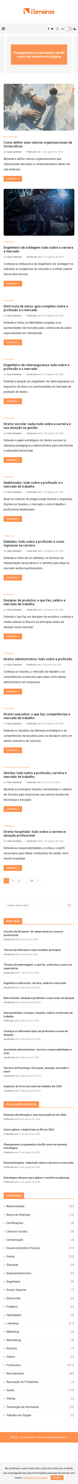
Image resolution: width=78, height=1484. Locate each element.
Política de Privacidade (35, 1477)
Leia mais (11, 178)
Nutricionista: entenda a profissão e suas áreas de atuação (39, 998)
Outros (40, 1356)
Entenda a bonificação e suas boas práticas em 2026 (35, 1114)
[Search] (57, 29)
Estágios (40, 1306)
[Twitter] (52, 29)
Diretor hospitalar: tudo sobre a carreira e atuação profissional (35, 833)
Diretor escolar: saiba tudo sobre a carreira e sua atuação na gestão (37, 426)
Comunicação (40, 1239)
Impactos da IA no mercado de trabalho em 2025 (33, 1086)
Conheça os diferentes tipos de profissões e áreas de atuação (36, 1033)
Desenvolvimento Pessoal (40, 1248)
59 (31, 880)
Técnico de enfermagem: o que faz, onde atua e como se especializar (38, 966)
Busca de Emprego (40, 1214)
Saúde (40, 1390)
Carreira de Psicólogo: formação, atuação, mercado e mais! (36, 1070)
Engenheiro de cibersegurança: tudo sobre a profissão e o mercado (36, 367)
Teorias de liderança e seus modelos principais (32, 949)
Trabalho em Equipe (40, 1415)
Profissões (40, 1365)
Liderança (40, 1323)
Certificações (40, 1223)
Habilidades (40, 1315)
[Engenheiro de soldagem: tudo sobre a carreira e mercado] (39, 212)
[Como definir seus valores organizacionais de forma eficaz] (39, 107)
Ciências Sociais (40, 1231)
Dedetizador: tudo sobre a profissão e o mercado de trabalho (33, 484)
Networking (40, 1340)
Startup (40, 1398)
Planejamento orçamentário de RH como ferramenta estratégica (39, 54)
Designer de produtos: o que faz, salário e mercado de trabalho (34, 602)
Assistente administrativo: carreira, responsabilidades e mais (38, 1051)
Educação (40, 1265)
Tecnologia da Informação (40, 1407)
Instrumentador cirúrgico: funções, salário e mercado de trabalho (38, 1014)
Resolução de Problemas (40, 1382)
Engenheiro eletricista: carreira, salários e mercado (35, 983)
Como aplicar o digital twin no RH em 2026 (29, 1129)
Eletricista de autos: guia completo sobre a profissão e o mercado (36, 308)
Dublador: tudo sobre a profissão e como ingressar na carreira (34, 543)
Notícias (40, 1348)
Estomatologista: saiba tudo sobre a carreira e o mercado (39, 1162)
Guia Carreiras (14, 152)
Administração (40, 1206)
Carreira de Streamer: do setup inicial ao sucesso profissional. (33, 933)
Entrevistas (40, 1298)
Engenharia (40, 1281)
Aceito (57, 1477)
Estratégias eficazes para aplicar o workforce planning (36, 1177)
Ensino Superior (40, 1290)
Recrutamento (40, 1373)
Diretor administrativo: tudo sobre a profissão (38, 659)
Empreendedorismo (40, 1273)
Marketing (40, 1331)
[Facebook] (48, 29)
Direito (40, 1256)
